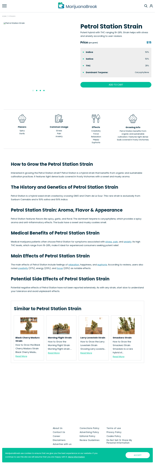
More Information (76, 456)
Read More (21, 356)
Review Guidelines (89, 440)
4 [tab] (44, 90)
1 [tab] (33, 90)
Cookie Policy (114, 436)
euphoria (102, 264)
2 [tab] (36, 90)
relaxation (73, 264)
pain (115, 241)
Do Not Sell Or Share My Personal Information (119, 441)
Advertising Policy (89, 432)
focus (60, 268)
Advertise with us (62, 444)
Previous (2, 57)
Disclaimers (59, 440)
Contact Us (59, 432)
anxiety (128, 241)
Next (76, 57)
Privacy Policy (114, 432)
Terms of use (114, 428)
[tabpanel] (39, 23)
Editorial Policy (87, 436)
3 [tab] (40, 90)
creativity (23, 268)
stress (108, 241)
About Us (57, 428)
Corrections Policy (89, 428)
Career (56, 436)
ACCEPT (138, 455)
